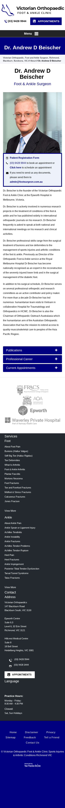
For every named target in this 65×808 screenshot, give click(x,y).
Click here (15, 167)
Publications (14, 350)
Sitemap (11, 737)
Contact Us (32, 742)
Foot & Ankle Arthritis (15, 469)
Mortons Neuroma (14, 478)
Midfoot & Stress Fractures (18, 492)
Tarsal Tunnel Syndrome (16, 573)
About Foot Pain (12, 446)
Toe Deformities (12, 460)
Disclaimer (31, 732)
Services (11, 436)
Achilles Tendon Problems (17, 546)
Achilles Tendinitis (13, 532)
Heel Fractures (12, 559)
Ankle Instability (12, 536)
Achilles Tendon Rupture (16, 550)
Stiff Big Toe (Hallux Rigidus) (18, 455)
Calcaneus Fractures (15, 496)
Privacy (50, 732)
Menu (28, 33)
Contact (10, 592)
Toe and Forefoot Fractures (18, 487)
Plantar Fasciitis (12, 474)
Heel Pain (9, 555)
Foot (8, 441)
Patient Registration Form (24, 158)
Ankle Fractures (12, 541)
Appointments (48, 21)
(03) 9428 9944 (17, 21)
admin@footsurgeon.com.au (26, 182)
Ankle (8, 517)
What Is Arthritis (12, 465)
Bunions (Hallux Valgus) (16, 451)
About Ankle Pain (13, 523)
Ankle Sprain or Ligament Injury (20, 527)
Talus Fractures (12, 577)
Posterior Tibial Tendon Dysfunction (22, 568)
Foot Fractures (12, 483)
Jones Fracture (12, 501)
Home (13, 732)
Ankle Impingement (14, 564)
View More (10, 511)
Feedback (30, 737)
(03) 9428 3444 (21, 664)
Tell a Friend (51, 737)
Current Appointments (20, 368)
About (33, 61)
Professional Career (19, 359)
